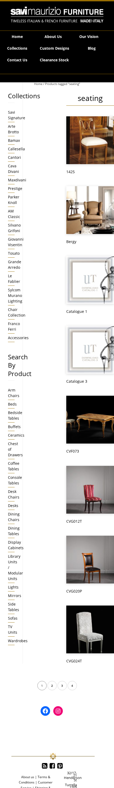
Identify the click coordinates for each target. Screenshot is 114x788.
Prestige (15, 188)
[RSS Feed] (44, 766)
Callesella (16, 148)
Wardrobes (18, 640)
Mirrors (14, 595)
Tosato (14, 253)
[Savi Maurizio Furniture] (57, 15)
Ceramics (16, 435)
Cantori (14, 157)
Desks (13, 505)
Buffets (14, 426)
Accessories (18, 337)
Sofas (12, 618)
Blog (92, 48)
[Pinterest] (60, 766)
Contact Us (17, 59)
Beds (12, 404)
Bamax (14, 140)
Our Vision (88, 36)
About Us (53, 36)
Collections (17, 48)
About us (27, 777)
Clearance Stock (54, 59)
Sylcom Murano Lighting (15, 295)
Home (17, 36)
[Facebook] (52, 766)
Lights (13, 587)
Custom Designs (54, 48)
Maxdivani (17, 179)
